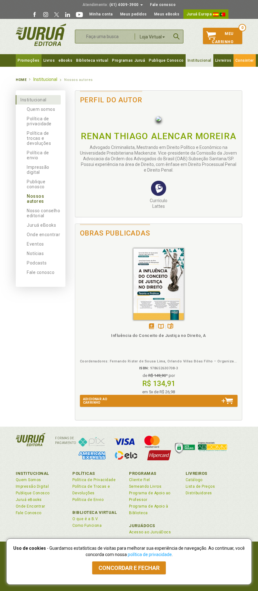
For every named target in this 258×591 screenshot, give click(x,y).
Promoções (29, 60)
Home (21, 80)
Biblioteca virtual (92, 60)
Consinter (244, 60)
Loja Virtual (151, 36)
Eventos (35, 244)
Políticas (83, 473)
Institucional (199, 60)
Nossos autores (35, 199)
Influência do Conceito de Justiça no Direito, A (158, 335)
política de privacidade (150, 554)
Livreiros (223, 60)
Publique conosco (36, 184)
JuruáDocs (142, 525)
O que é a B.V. (85, 519)
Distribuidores (199, 493)
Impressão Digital (32, 486)
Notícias (35, 253)
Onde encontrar (43, 234)
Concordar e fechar (129, 568)
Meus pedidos (133, 14)
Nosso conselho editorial (43, 213)
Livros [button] (49, 60)
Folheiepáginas (170, 327)
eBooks (65, 60)
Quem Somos (28, 480)
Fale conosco (163, 5)
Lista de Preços (200, 486)
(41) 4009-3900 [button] (111, 5)
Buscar (176, 36)
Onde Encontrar (30, 506)
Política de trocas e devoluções (39, 138)
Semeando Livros (145, 486)
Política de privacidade (39, 121)
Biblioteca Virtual (94, 512)
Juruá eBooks (41, 225)
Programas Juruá (128, 60)
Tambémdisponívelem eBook (151, 327)
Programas (142, 473)
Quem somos (41, 109)
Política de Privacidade (93, 480)
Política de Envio (88, 499)
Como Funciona (87, 525)
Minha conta (101, 14)
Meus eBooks (167, 14)
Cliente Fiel (139, 480)
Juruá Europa (200, 14)
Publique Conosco (166, 60)
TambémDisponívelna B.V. (161, 327)
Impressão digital (38, 170)
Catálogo (194, 480)
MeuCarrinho (222, 37)
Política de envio (38, 155)
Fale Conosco (29, 513)
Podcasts (37, 262)
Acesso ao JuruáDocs (150, 532)
